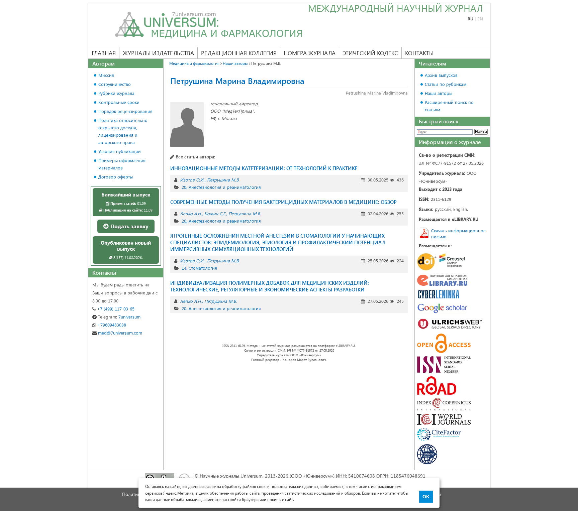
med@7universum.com (119, 333)
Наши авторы (438, 93)
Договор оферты (115, 176)
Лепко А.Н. (191, 213)
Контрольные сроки (118, 102)
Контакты (419, 52)
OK (425, 496)
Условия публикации (119, 151)
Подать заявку (129, 226)
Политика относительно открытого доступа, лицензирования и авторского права (123, 131)
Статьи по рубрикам (445, 84)
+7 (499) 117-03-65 (115, 308)
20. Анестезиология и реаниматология (221, 187)
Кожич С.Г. (215, 213)
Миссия (106, 75)
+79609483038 (111, 325)
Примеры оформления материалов (122, 163)
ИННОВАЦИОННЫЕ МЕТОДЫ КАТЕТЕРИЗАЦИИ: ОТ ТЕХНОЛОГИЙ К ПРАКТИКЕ (264, 168)
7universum (119, 317)
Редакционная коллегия (239, 52)
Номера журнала (309, 52)
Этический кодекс (370, 52)
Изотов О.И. (192, 179)
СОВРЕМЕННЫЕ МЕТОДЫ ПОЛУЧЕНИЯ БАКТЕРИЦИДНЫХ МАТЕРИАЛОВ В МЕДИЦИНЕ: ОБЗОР (283, 202)
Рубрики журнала (116, 93)
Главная (104, 52)
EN (480, 18)
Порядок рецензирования (125, 111)
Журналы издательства (158, 52)
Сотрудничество (114, 84)
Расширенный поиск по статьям (449, 105)
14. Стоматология (199, 268)
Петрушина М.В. (223, 179)
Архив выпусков (441, 75)
